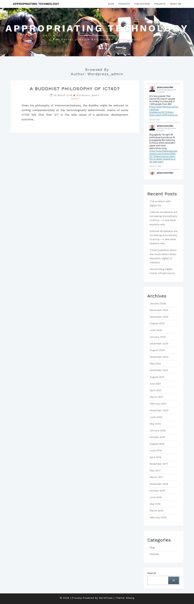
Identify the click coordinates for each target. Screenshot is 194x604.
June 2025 (156, 330)
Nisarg (130, 597)
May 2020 (155, 423)
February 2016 (158, 517)
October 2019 (157, 437)
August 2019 (157, 443)
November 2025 (159, 316)
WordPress (106, 597)
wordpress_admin (88, 95)
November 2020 (159, 410)
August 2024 (157, 350)
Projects (159, 4)
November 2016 (159, 484)
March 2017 (156, 477)
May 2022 (155, 363)
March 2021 (156, 397)
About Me (175, 4)
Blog (111, 4)
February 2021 (158, 403)
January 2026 (158, 303)
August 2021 (157, 377)
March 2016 (156, 510)
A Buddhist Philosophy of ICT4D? (75, 88)
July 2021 (155, 383)
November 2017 (159, 463)
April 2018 (155, 457)
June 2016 (156, 497)
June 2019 (156, 450)
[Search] (173, 580)
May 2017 (155, 470)
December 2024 (159, 343)
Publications (142, 4)
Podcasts (124, 4)
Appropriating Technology (36, 4)
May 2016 (155, 503)
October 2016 (157, 490)
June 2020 (156, 417)
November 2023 (159, 356)
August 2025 (157, 323)
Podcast (154, 554)
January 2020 (158, 430)
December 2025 (159, 310)
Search (151, 573)
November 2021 (159, 370)
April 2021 (155, 390)
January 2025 (158, 336)
